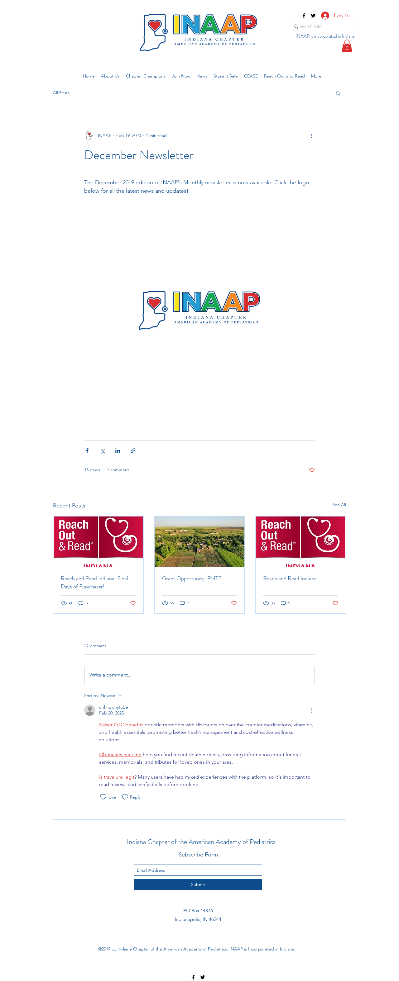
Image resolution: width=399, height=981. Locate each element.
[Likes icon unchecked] (103, 797)
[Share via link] (133, 451)
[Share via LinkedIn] (118, 451)
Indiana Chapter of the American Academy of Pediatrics (201, 842)
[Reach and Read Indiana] (301, 541)
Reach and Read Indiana (290, 578)
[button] (347, 46)
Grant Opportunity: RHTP (192, 578)
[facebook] (304, 15)
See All (339, 504)
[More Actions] (311, 710)
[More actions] (311, 135)
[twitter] (313, 15)
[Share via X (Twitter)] (102, 451)
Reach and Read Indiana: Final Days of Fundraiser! (94, 582)
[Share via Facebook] (87, 451)
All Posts (61, 93)
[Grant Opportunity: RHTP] (200, 541)
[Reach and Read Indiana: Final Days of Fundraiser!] (98, 541)
